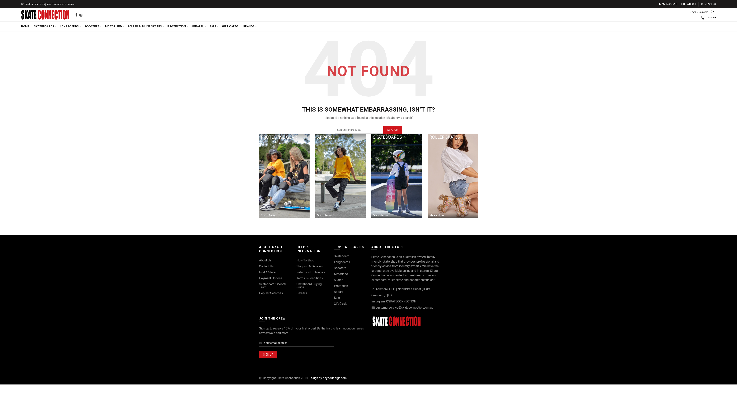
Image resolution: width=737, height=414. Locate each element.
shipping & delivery (310, 266)
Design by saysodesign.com (327, 378)
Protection (176, 26)
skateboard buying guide (309, 285)
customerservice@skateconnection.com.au (50, 4)
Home (25, 26)
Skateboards (44, 26)
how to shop (305, 260)
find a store (267, 272)
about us (265, 260)
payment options (270, 278)
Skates (338, 280)
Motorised (113, 26)
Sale (213, 26)
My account (669, 4)
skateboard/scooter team (272, 285)
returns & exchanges (311, 272)
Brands (249, 26)
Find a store (689, 4)
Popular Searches (271, 293)
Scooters (92, 26)
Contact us (708, 4)
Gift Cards (230, 26)
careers (302, 293)
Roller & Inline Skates (144, 26)
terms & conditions (310, 278)
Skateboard (341, 256)
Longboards (69, 26)
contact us (266, 266)
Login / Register (699, 12)
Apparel (197, 26)
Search (392, 129)
